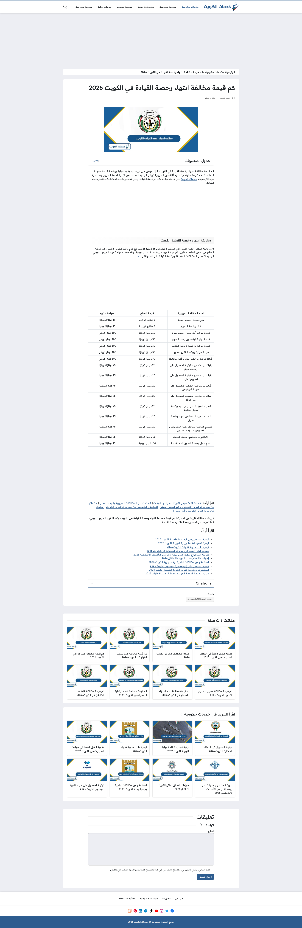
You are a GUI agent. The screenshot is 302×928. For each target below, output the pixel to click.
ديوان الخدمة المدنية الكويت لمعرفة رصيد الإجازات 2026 (177, 573)
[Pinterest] (135, 911)
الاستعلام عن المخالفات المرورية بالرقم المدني (125, 503)
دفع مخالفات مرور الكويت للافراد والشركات (177, 503)
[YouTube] (156, 911)
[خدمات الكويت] (221, 7)
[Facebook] (172, 911)
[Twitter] (167, 911)
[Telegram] (145, 911)
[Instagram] (161, 911)
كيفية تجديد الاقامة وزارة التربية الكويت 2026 (183, 543)
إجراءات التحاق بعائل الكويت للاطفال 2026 (185, 558)
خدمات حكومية (214, 72)
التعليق (210, 831)
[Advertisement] (151, 39)
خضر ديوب (225, 97)
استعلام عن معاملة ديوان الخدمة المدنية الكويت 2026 (179, 569)
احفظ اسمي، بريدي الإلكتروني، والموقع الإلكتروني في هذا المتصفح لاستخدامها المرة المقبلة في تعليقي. (160, 869)
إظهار (95, 160)
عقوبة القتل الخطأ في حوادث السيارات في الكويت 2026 (178, 550)
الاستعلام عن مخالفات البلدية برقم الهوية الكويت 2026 (179, 562)
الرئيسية (230, 72)
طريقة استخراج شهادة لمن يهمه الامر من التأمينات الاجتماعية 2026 (171, 554)
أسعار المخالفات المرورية (199, 599)
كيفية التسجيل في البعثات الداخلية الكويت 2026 (182, 539)
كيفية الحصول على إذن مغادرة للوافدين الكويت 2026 (179, 565)
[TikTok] (151, 911)
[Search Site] (65, 7)
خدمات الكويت (189, 178)
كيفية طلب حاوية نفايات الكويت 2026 (188, 547)
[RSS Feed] (130, 911)
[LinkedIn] (140, 911)
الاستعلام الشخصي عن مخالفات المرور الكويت (132, 506)
